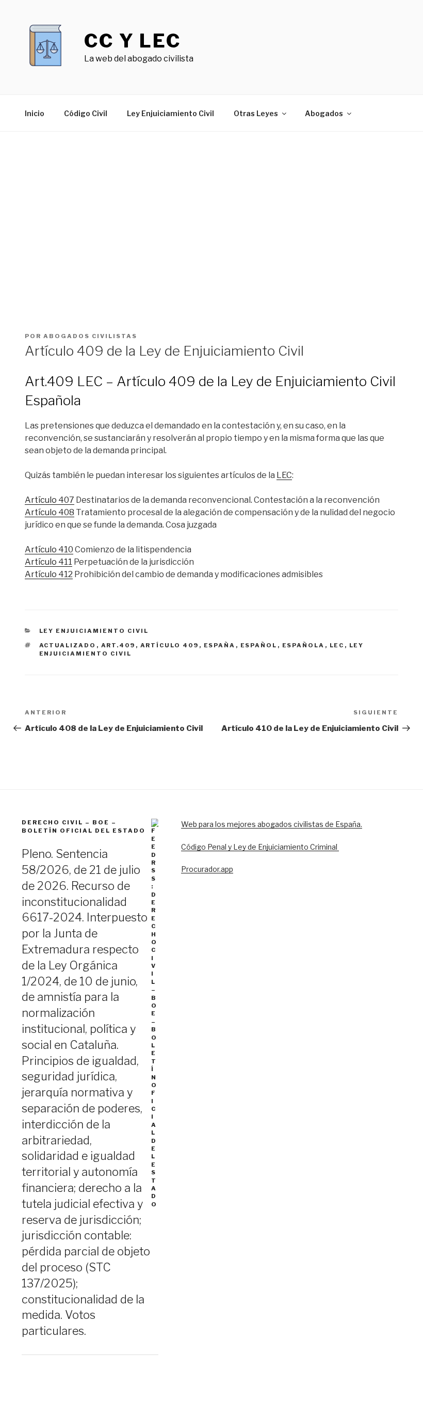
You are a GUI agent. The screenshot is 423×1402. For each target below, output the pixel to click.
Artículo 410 (49, 549)
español (259, 645)
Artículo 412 (49, 574)
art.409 (118, 645)
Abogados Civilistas (90, 336)
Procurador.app (207, 869)
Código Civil (85, 113)
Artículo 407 (49, 500)
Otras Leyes (256, 113)
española (303, 645)
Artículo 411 (48, 562)
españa (220, 645)
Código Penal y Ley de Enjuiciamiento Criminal (260, 846)
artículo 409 (169, 645)
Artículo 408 (49, 512)
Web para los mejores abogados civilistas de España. (271, 824)
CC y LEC (132, 40)
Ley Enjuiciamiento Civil (170, 113)
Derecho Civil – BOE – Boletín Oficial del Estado (83, 826)
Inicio (34, 113)
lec (337, 645)
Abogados (324, 113)
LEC (284, 475)
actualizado (67, 645)
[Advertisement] (211, 209)
